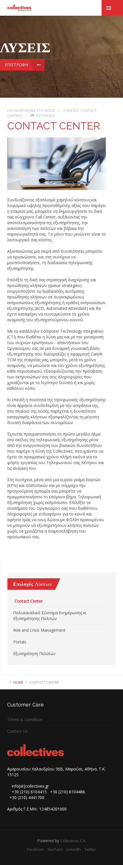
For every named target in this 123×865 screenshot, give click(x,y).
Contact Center (29, 601)
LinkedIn (73, 849)
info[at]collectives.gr (30, 786)
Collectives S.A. (73, 840)
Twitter (90, 849)
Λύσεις (49, 110)
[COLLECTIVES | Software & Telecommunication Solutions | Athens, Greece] (19, 7)
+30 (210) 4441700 (26, 797)
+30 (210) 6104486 (67, 791)
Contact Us (17, 731)
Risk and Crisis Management (39, 630)
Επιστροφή (16, 64)
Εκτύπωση (45, 115)
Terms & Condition (24, 719)
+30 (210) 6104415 (29, 791)
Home (18, 682)
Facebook (35, 849)
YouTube (55, 849)
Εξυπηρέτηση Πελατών (34, 653)
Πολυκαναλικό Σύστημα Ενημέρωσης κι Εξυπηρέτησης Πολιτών (49, 615)
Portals (19, 642)
